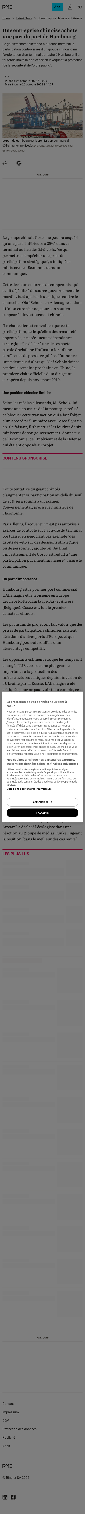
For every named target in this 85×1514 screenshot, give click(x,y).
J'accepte (42, 812)
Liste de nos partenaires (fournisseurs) (29, 788)
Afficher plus (42, 802)
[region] (42, 757)
